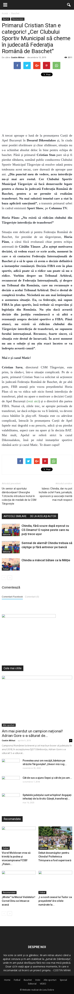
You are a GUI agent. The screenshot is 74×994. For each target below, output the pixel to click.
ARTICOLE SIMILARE (15, 516)
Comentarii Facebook (12, 597)
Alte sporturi (9, 725)
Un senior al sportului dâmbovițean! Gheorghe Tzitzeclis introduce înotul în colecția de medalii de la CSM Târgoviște (19, 496)
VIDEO (43, 983)
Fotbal (6, 569)
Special (63, 979)
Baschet (6, 19)
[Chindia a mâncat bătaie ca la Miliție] (11, 564)
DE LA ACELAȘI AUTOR (43, 516)
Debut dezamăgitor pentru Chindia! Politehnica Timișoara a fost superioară (54, 856)
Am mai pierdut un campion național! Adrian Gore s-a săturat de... (32, 733)
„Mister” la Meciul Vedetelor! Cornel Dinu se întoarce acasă (18, 901)
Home (7, 979)
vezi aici (33, 401)
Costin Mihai (17, 57)
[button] (69, 5)
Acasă (5, 13)
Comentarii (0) (32, 597)
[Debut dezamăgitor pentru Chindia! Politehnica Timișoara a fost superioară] (55, 838)
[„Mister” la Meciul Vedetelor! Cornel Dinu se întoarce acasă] (19, 882)
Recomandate (17, 19)
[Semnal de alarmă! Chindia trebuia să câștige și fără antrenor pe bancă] (11, 547)
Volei (37, 979)
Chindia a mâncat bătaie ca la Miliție (46, 560)
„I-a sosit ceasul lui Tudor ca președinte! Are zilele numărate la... (55, 901)
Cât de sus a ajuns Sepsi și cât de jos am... (47, 777)
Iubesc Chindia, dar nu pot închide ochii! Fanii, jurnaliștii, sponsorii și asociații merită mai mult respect (55, 494)
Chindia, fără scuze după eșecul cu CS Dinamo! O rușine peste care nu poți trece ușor (45, 530)
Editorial (6, 534)
